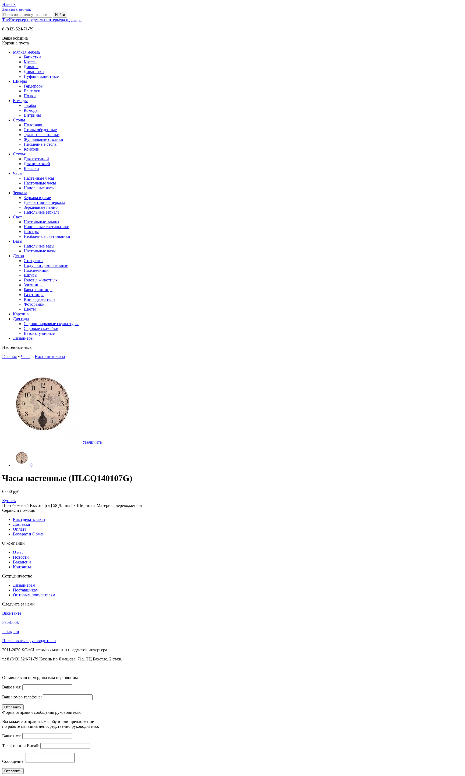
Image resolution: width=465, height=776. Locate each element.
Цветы (30, 309)
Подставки (34, 125)
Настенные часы (39, 178)
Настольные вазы (40, 251)
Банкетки (32, 57)
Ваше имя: (11, 687)
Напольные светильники (46, 226)
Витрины (32, 115)
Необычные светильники (47, 236)
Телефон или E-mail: (20, 745)
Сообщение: (13, 761)
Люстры (31, 231)
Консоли (32, 149)
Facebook (10, 622)
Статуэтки (33, 260)
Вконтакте (11, 613)
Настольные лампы (41, 222)
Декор (18, 255)
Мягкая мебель (26, 52)
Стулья (19, 154)
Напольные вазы (39, 246)
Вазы (17, 241)
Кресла (30, 62)
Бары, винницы (38, 289)
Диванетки (34, 71)
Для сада (21, 318)
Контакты (22, 567)
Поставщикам (25, 590)
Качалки (31, 168)
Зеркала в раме (37, 197)
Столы (19, 120)
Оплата (19, 529)
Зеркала (20, 192)
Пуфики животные (41, 76)
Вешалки (32, 91)
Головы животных (41, 280)
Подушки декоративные (46, 265)
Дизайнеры (23, 338)
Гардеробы (34, 86)
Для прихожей (37, 163)
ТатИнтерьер (42, 20)
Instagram (10, 631)
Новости (21, 557)
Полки (30, 95)
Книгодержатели (39, 299)
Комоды (20, 100)
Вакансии (22, 562)
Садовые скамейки (41, 328)
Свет (17, 217)
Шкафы (20, 81)
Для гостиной (36, 158)
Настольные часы (40, 183)
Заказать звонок (16, 9)
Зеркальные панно (41, 207)
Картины (21, 314)
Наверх (9, 4)
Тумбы (30, 105)
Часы (17, 173)
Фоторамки (34, 304)
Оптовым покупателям (34, 595)
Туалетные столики (41, 134)
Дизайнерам (24, 585)
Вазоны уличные (39, 333)
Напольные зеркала (41, 212)
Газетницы (34, 294)
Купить (9, 500)
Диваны (31, 66)
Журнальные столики (43, 139)
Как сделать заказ (29, 519)
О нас (18, 552)
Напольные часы (39, 188)
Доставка (21, 524)
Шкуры (30, 275)
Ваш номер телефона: (22, 697)
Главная (9, 356)
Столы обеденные (40, 129)
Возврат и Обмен (29, 534)
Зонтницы (33, 285)
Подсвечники (36, 270)
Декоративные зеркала (44, 202)
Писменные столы (41, 144)
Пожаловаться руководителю (29, 640)
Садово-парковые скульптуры (51, 323)
